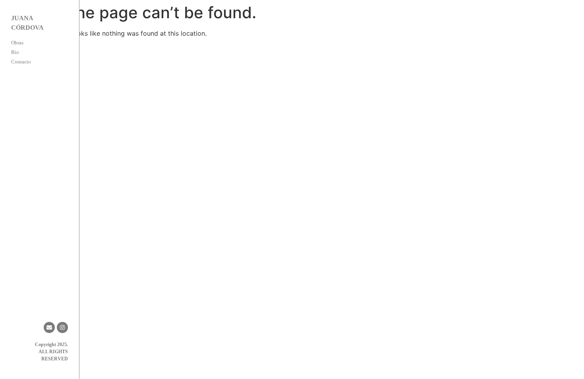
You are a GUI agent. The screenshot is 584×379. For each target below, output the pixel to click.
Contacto (21, 62)
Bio (15, 52)
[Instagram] (62, 327)
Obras (17, 43)
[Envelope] (49, 327)
